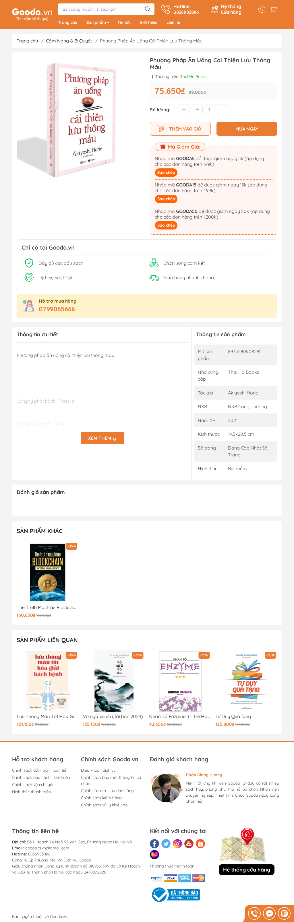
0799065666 (57, 309)
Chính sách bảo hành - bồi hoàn (41, 777)
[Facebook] (154, 843)
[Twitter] (166, 843)
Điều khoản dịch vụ (98, 770)
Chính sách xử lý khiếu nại (104, 805)
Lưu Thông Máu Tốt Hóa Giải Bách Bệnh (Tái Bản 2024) (48, 716)
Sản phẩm (96, 22)
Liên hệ (173, 22)
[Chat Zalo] (284, 913)
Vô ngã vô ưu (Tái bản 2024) (113, 716)
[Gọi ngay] (254, 913)
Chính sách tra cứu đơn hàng (107, 790)
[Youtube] (189, 843)
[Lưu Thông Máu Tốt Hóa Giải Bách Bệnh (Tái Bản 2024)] (48, 681)
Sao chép (166, 172)
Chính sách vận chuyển (33, 784)
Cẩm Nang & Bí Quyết (69, 41)
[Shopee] (200, 843)
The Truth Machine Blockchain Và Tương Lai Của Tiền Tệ (48, 607)
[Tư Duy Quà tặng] (246, 681)
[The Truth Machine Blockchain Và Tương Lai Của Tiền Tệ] (48, 572)
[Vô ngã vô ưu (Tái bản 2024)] (114, 681)
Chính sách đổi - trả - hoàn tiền (40, 770)
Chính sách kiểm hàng (101, 797)
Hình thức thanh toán (31, 791)
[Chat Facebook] (269, 913)
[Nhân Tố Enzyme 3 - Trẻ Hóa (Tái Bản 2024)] (180, 681)
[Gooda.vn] (32, 14)
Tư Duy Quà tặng (233, 716)
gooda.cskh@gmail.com (47, 848)
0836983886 (39, 854)
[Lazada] (154, 854)
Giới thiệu (148, 22)
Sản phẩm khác (40, 530)
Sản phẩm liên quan (47, 639)
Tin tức (123, 22)
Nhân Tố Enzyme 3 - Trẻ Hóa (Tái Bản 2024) (180, 716)
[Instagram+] (177, 843)
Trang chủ (67, 22)
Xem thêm (100, 438)
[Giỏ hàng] (275, 9)
